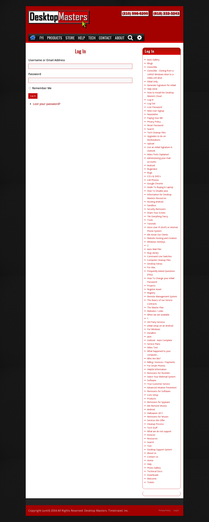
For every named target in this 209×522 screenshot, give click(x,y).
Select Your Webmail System (161, 376)
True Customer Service (158, 383)
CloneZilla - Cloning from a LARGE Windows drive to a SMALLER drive (160, 74)
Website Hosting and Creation (162, 238)
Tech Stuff (152, 427)
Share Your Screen (156, 212)
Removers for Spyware (158, 402)
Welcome (152, 478)
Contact (105, 37)
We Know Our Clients (157, 234)
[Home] (33, 37)
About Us (151, 453)
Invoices (151, 434)
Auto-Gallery (153, 59)
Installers (151, 332)
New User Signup (155, 110)
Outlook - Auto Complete (159, 340)
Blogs (150, 63)
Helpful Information (156, 369)
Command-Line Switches (159, 256)
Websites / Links (155, 311)
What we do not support (159, 431)
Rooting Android (155, 201)
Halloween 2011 (155, 413)
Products (54, 37)
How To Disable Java (157, 190)
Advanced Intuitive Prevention (162, 387)
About (119, 37)
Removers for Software (158, 391)
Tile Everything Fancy (157, 216)
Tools (150, 219)
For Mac (151, 267)
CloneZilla (152, 67)
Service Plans (153, 343)
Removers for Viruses (157, 416)
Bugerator (152, 168)
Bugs (149, 172)
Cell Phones (153, 179)
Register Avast (154, 289)
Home (150, 460)
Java (149, 336)
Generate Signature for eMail (161, 85)
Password (34, 74)
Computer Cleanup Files (159, 260)
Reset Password (155, 125)
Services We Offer (156, 420)
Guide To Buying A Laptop (160, 187)
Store (70, 37)
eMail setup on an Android (160, 325)
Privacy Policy (154, 121)
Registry (151, 292)
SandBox (151, 205)
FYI (41, 37)
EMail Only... (153, 81)
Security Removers (156, 209)
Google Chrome (155, 183)
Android (151, 165)
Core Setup (152, 394)
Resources (152, 438)
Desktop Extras (154, 263)
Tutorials (151, 223)
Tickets (150, 482)
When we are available (158, 314)
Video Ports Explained (158, 154)
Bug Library (153, 252)
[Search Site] (130, 37)
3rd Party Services (156, 322)
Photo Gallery (154, 467)
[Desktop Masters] (59, 20)
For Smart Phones (156, 365)
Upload (150, 143)
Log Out (151, 103)
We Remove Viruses (157, 405)
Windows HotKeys (156, 241)
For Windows (153, 329)
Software (151, 380)
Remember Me (41, 88)
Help (81, 37)
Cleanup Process (155, 423)
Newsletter (152, 114)
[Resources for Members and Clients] (139, 37)
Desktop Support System (159, 449)
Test (149, 445)
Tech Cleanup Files (156, 132)
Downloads (153, 474)
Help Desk (152, 88)
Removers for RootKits (158, 373)
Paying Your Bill (154, 117)
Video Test (152, 347)
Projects (151, 285)
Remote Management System (162, 296)
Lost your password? (46, 104)
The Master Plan (155, 307)
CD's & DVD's (154, 176)
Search (150, 129)
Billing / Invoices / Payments (161, 362)
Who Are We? (153, 358)
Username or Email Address (46, 60)
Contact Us (152, 456)
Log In (33, 96)
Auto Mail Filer (154, 249)
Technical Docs (154, 471)
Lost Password (154, 107)
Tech (91, 37)
